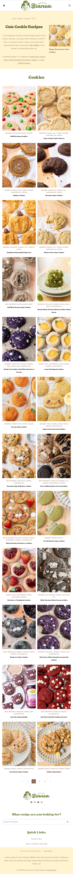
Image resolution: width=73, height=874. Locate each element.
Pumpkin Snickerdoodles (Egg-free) (19, 252)
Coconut (23, 364)
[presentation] (60, 35)
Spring (59, 133)
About (28, 844)
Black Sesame (21, 304)
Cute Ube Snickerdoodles (19, 717)
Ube (18, 366)
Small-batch (11, 366)
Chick (48, 424)
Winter (30, 133)
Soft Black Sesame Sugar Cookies (19, 307)
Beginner (9, 133)
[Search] (67, 821)
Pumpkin (31, 247)
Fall (54, 133)
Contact (35, 844)
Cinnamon (13, 247)
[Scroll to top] (5, 861)
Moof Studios (51, 870)
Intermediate (53, 364)
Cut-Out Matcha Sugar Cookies (54, 541)
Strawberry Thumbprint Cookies (19, 600)
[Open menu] (4, 5)
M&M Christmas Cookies (19, 136)
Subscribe (43, 844)
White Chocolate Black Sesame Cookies (54, 600)
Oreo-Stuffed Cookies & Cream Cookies (54, 486)
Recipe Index (36, 839)
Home (14, 18)
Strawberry (10, 540)
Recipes (20, 18)
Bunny (14, 769)
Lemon (61, 364)
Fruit (46, 364)
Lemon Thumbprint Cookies (54, 369)
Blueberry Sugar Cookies (19, 657)
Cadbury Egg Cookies (54, 772)
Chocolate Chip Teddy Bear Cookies (19, 486)
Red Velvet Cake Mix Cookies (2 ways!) (54, 717)
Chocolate (16, 133)
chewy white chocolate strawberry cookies (20, 60)
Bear (7, 304)
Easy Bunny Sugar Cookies (19, 772)
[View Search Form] (69, 5)
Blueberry (18, 652)
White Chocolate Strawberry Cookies (19, 543)
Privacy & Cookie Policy (30, 851)
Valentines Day (51, 135)
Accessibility (48, 851)
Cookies (27, 18)
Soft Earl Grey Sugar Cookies (54, 252)
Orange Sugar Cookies (19, 427)
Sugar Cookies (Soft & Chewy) (54, 138)
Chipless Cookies (19, 195)
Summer (65, 133)
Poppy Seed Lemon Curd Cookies (59, 50)
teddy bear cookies (37, 57)
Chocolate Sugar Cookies (54, 195)
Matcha (62, 304)
